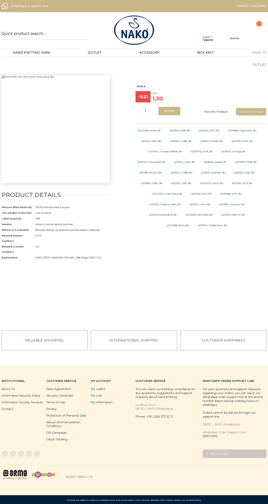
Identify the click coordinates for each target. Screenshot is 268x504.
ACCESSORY (149, 52)
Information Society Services (22, 402)
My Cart (96, 395)
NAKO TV (259, 52)
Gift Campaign (56, 432)
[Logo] (134, 30)
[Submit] (262, 454)
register (208, 39)
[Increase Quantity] (152, 110)
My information (102, 402)
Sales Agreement (58, 389)
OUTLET (95, 52)
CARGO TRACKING (251, 6)
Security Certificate (60, 395)
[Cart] (256, 32)
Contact (7, 409)
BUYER (169, 111)
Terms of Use (55, 402)
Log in (206, 36)
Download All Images (251, 111)
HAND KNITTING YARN (31, 52)
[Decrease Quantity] (139, 110)
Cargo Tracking (56, 439)
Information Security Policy (21, 395)
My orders (98, 389)
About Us (8, 389)
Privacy (51, 409)
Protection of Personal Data (66, 415)
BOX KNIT (205, 52)
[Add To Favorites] (217, 111)
